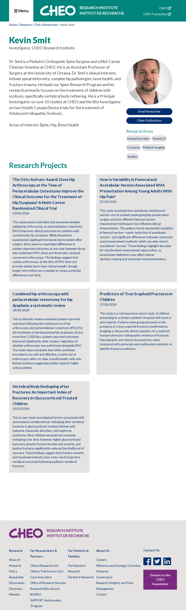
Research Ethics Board (44, 589)
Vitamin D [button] (159, 138)
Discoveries (16, 583)
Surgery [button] (132, 156)
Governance (104, 577)
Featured (102, 571)
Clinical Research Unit (44, 565)
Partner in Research (81, 577)
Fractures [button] (133, 147)
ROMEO (35, 594)
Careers (101, 560)
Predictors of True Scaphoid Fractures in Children (136, 296)
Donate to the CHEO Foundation (160, 579)
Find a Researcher (46, 24)
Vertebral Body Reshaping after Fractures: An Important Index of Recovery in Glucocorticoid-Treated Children (44, 395)
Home (13, 24)
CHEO (163, 8)
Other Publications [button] (149, 120)
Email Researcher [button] (149, 111)
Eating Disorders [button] (138, 138)
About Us (103, 550)
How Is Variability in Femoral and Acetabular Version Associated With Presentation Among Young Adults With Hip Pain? (136, 188)
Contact (101, 594)
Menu (23, 10)
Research (26, 24)
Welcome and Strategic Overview (118, 565)
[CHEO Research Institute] (82, 15)
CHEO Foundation (155, 14)
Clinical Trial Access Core (46, 571)
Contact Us (151, 550)
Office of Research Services (48, 583)
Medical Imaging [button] (153, 147)
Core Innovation (41, 577)
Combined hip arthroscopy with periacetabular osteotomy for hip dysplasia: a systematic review (42, 299)
